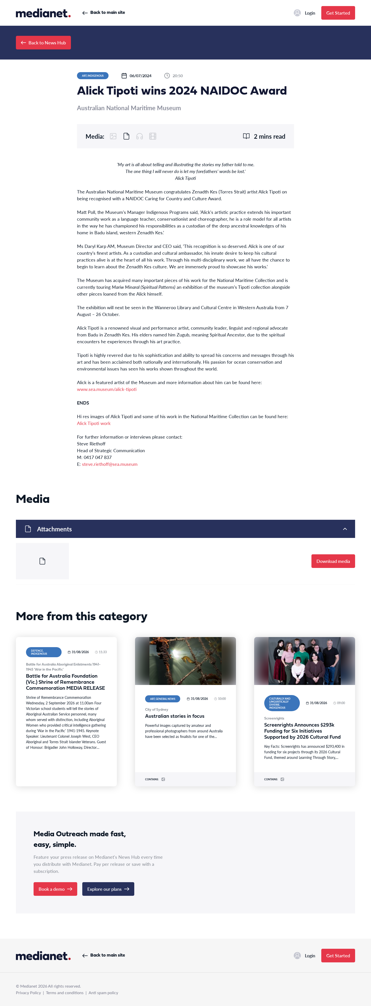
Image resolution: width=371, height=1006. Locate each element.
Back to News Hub (47, 42)
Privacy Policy (28, 992)
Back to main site (107, 12)
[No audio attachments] (140, 136)
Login (310, 13)
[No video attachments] (153, 136)
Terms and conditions (65, 992)
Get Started (338, 13)
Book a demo (52, 889)
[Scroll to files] (126, 136)
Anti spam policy (103, 992)
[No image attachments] (113, 136)
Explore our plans (104, 889)
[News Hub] (43, 13)
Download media (333, 561)
